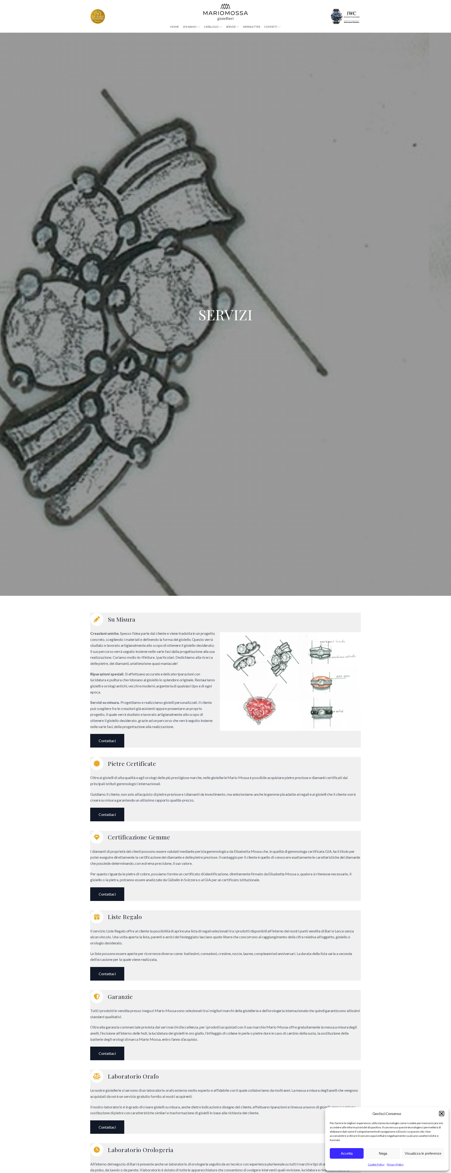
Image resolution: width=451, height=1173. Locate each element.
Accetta (347, 1153)
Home (174, 26)
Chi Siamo (190, 26)
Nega (383, 1153)
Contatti (270, 26)
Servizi (230, 26)
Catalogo (211, 26)
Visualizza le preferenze (423, 1153)
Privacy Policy (395, 1164)
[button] (441, 1113)
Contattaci (107, 740)
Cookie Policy (376, 1164)
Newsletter (251, 26)
